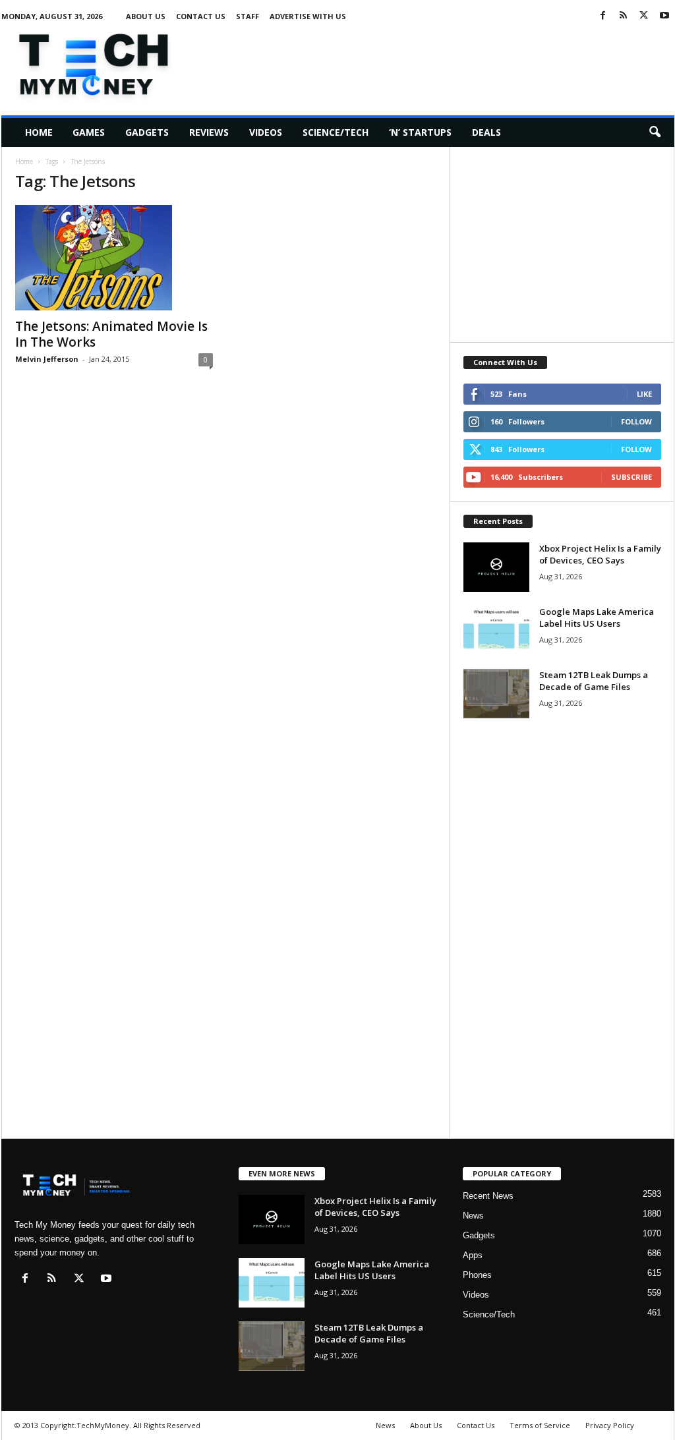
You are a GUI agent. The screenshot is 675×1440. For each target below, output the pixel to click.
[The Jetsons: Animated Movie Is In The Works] (114, 257)
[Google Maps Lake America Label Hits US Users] (496, 630)
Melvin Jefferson (46, 359)
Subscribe (631, 477)
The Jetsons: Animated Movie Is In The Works (111, 334)
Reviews (209, 132)
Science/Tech (335, 132)
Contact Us (200, 16)
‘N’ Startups (420, 132)
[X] (644, 16)
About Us (145, 16)
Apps (473, 1255)
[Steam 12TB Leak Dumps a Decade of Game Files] (496, 693)
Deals (486, 132)
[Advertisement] (434, 62)
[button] (654, 132)
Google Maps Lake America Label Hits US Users (596, 617)
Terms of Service (540, 1425)
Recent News (488, 1196)
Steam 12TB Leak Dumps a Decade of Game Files (593, 681)
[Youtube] (664, 16)
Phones (477, 1275)
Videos (265, 132)
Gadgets (147, 132)
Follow (636, 421)
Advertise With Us (308, 16)
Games (89, 132)
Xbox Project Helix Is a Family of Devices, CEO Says (600, 554)
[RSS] (623, 16)
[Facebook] (603, 16)
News (473, 1216)
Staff (247, 16)
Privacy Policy (609, 1425)
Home (39, 132)
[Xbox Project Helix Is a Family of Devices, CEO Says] (496, 567)
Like (644, 394)
